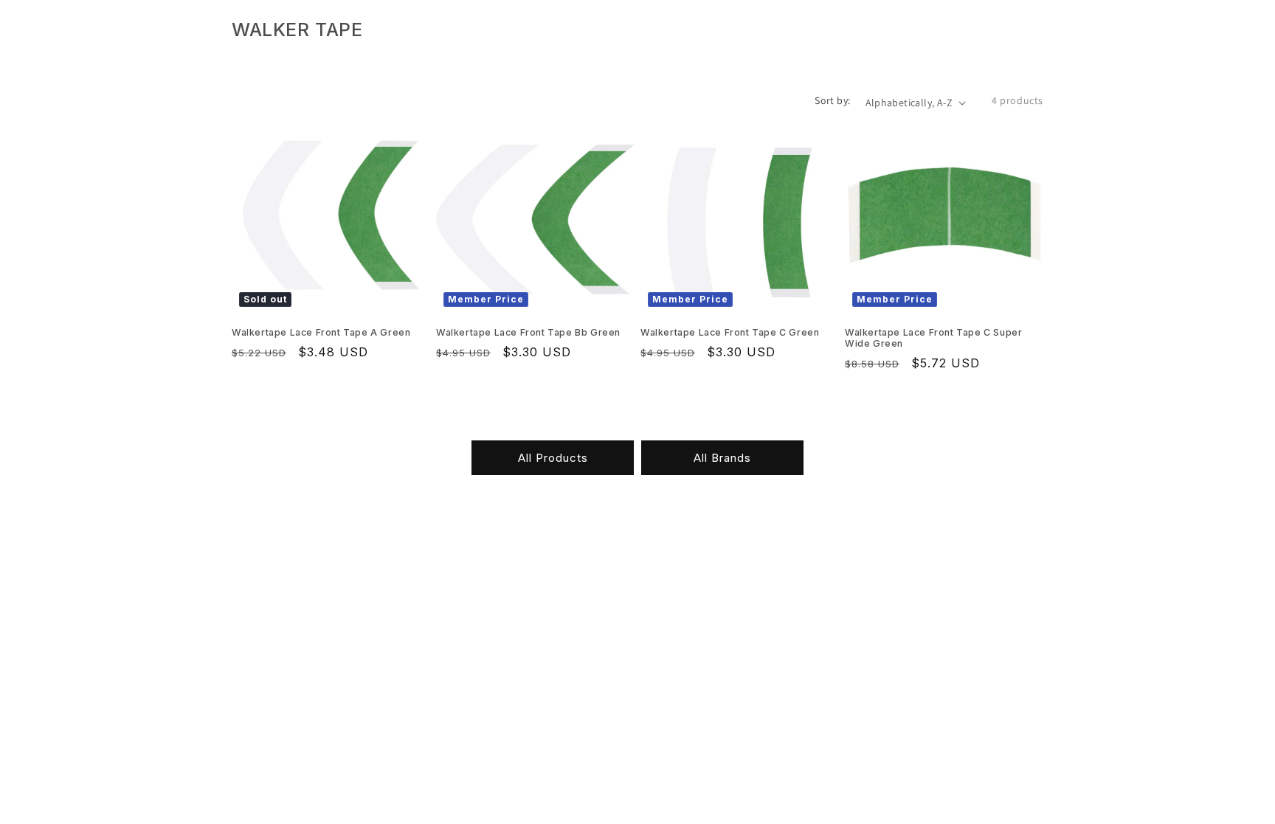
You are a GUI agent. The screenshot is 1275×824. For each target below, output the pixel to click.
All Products (553, 458)
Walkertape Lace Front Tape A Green (321, 332)
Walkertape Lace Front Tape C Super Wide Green (933, 338)
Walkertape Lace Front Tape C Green (729, 332)
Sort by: (832, 100)
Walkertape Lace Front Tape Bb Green (528, 332)
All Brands (722, 458)
